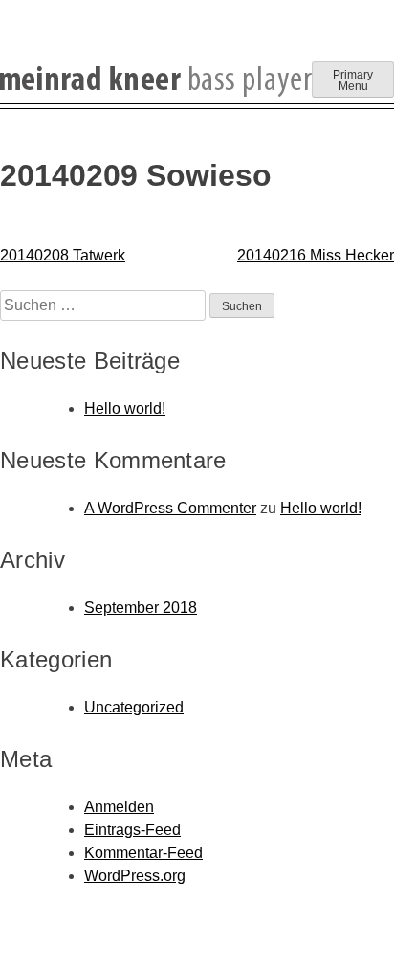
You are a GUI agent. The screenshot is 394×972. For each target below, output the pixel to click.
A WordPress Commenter (170, 508)
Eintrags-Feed (132, 830)
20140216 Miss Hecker (315, 255)
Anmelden (119, 807)
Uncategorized (134, 707)
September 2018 (140, 607)
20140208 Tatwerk (62, 255)
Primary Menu (353, 80)
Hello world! (124, 408)
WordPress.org (135, 876)
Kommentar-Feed (143, 853)
